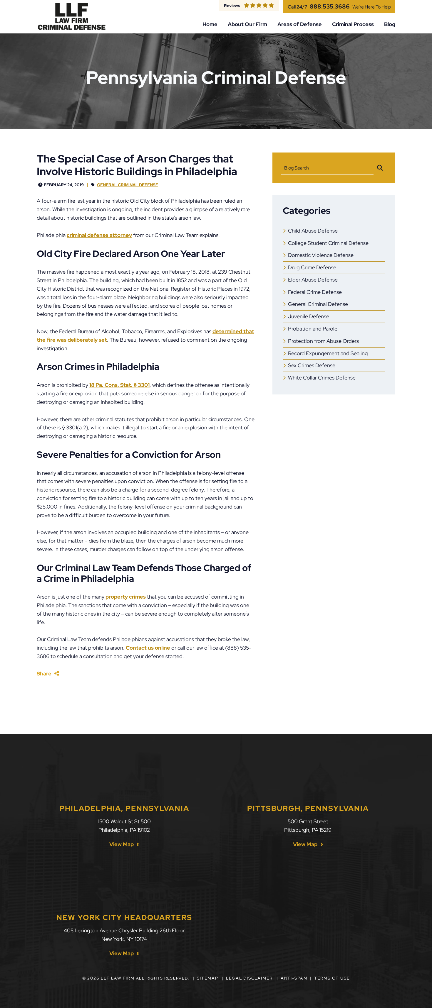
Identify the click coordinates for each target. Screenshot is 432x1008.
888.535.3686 (330, 6)
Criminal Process (353, 24)
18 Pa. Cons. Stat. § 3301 (119, 385)
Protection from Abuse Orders (323, 341)
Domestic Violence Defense (321, 255)
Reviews (232, 5)
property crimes (126, 596)
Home (209, 24)
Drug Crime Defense (312, 267)
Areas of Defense (299, 24)
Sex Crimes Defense (311, 365)
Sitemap (207, 978)
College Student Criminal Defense (328, 243)
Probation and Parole (312, 328)
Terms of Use (332, 978)
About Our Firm (247, 24)
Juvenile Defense (308, 316)
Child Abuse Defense (313, 230)
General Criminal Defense (127, 184)
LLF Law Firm (118, 978)
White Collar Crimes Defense (322, 377)
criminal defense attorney (99, 235)
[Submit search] (380, 168)
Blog (389, 24)
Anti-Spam (294, 978)
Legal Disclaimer (249, 978)
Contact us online (148, 647)
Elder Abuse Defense (313, 279)
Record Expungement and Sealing (328, 353)
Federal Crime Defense (315, 292)
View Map (121, 844)
